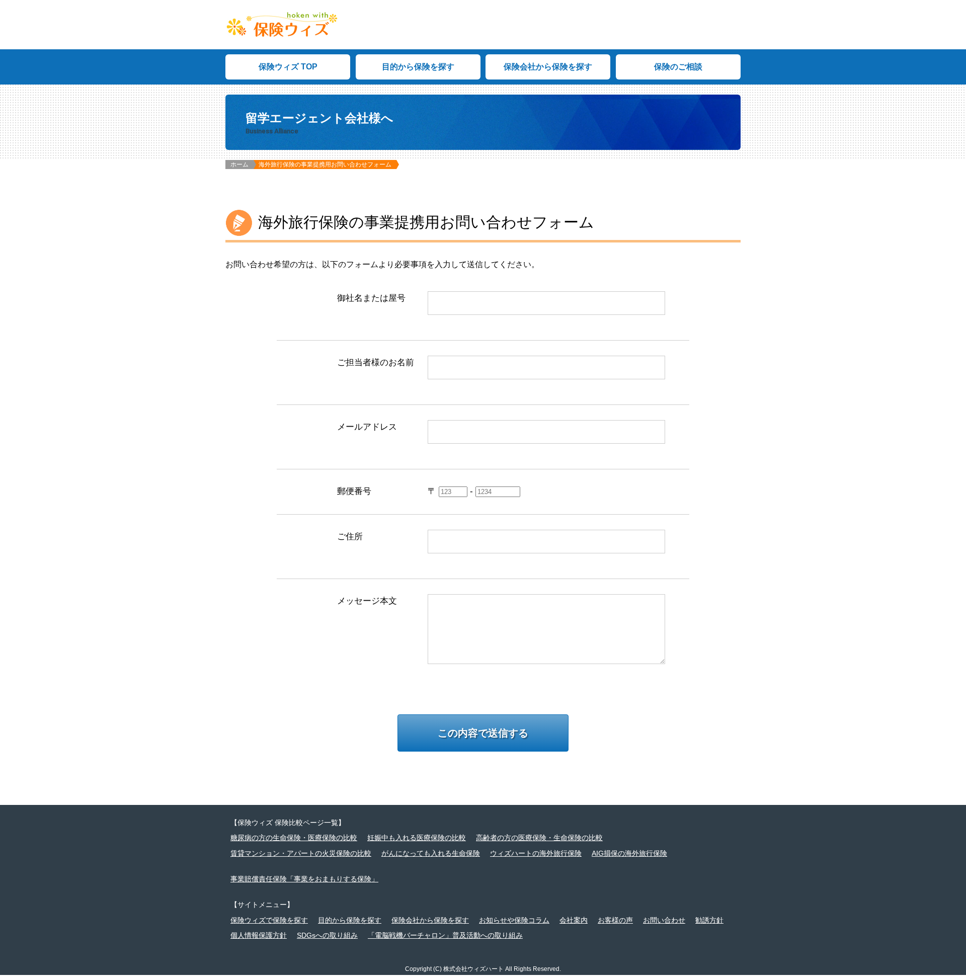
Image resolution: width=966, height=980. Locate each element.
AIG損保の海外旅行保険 (629, 853)
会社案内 (573, 920)
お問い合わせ (664, 920)
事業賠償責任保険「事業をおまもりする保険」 (304, 879)
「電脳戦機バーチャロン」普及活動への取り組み (445, 935)
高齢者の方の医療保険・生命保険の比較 (539, 838)
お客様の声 (615, 920)
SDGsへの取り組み (327, 935)
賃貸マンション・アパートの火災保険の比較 (300, 853)
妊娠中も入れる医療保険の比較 (416, 838)
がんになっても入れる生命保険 (430, 853)
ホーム (239, 164)
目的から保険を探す (418, 66)
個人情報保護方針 (258, 935)
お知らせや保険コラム (514, 920)
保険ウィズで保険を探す (269, 920)
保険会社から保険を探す (548, 66)
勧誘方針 (709, 920)
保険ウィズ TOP (288, 66)
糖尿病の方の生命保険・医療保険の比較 (293, 838)
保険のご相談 (678, 66)
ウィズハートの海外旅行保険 (536, 853)
